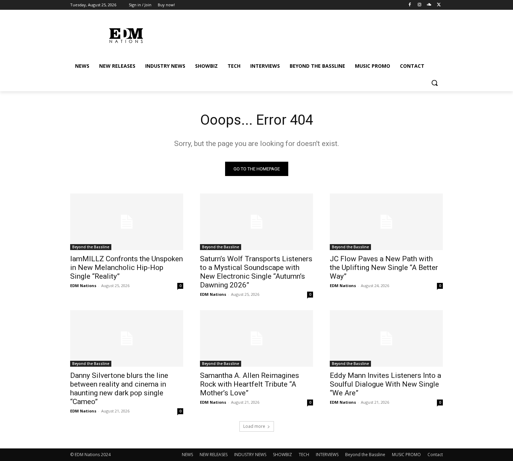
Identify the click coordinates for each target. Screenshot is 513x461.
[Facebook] (410, 5)
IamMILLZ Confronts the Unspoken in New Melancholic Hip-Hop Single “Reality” (126, 267)
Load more (254, 426)
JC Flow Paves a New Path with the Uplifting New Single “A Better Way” (384, 267)
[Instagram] (420, 5)
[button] (434, 82)
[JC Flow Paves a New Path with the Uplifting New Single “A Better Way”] (386, 221)
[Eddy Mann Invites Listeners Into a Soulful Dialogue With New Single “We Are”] (386, 338)
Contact (435, 455)
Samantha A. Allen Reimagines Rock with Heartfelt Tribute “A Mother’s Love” (249, 384)
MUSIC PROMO (406, 455)
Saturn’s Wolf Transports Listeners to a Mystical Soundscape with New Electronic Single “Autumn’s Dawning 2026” (256, 272)
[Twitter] (439, 5)
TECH (304, 455)
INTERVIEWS (327, 455)
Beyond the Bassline (90, 246)
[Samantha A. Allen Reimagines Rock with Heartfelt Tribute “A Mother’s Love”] (256, 338)
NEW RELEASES (214, 455)
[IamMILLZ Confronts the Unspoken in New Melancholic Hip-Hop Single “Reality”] (126, 221)
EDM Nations (83, 285)
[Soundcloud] (429, 5)
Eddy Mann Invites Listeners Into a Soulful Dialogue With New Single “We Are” (385, 384)
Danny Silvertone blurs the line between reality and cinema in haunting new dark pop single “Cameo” (119, 388)
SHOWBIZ (282, 455)
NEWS (187, 455)
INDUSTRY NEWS (250, 455)
